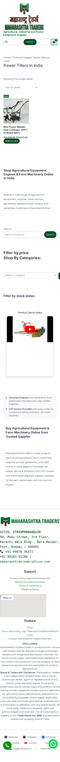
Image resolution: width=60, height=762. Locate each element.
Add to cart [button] (11, 141)
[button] (5, 42)
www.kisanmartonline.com (16, 661)
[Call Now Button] (7, 745)
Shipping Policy (30, 589)
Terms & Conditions (30, 585)
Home (7, 57)
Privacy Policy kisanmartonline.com (30, 578)
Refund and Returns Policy (30, 581)
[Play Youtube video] (30, 329)
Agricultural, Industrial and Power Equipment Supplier (23, 33)
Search (7, 229)
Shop (30, 627)
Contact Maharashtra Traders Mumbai (30, 638)
